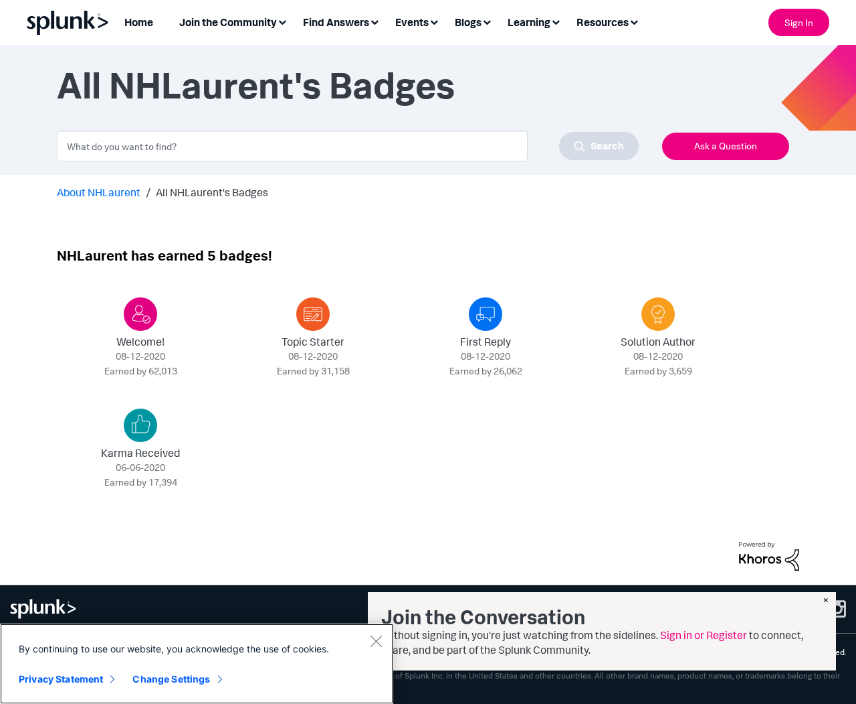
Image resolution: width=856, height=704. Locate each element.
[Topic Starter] (313, 314)
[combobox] (348, 146)
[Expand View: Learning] (555, 21)
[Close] (376, 641)
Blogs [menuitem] (468, 22)
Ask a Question (725, 145)
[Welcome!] (140, 314)
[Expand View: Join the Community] (282, 21)
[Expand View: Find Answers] (374, 21)
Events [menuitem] (412, 22)
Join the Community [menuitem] (228, 22)
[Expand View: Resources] (634, 21)
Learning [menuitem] (529, 22)
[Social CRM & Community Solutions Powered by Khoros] (769, 554)
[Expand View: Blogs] (487, 21)
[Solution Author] (658, 314)
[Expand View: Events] (434, 21)
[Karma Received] (140, 425)
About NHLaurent (98, 192)
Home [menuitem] (138, 22)
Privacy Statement (61, 679)
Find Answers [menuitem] (336, 22)
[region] (196, 664)
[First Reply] (485, 314)
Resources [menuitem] (602, 22)
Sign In (798, 22)
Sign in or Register (703, 635)
